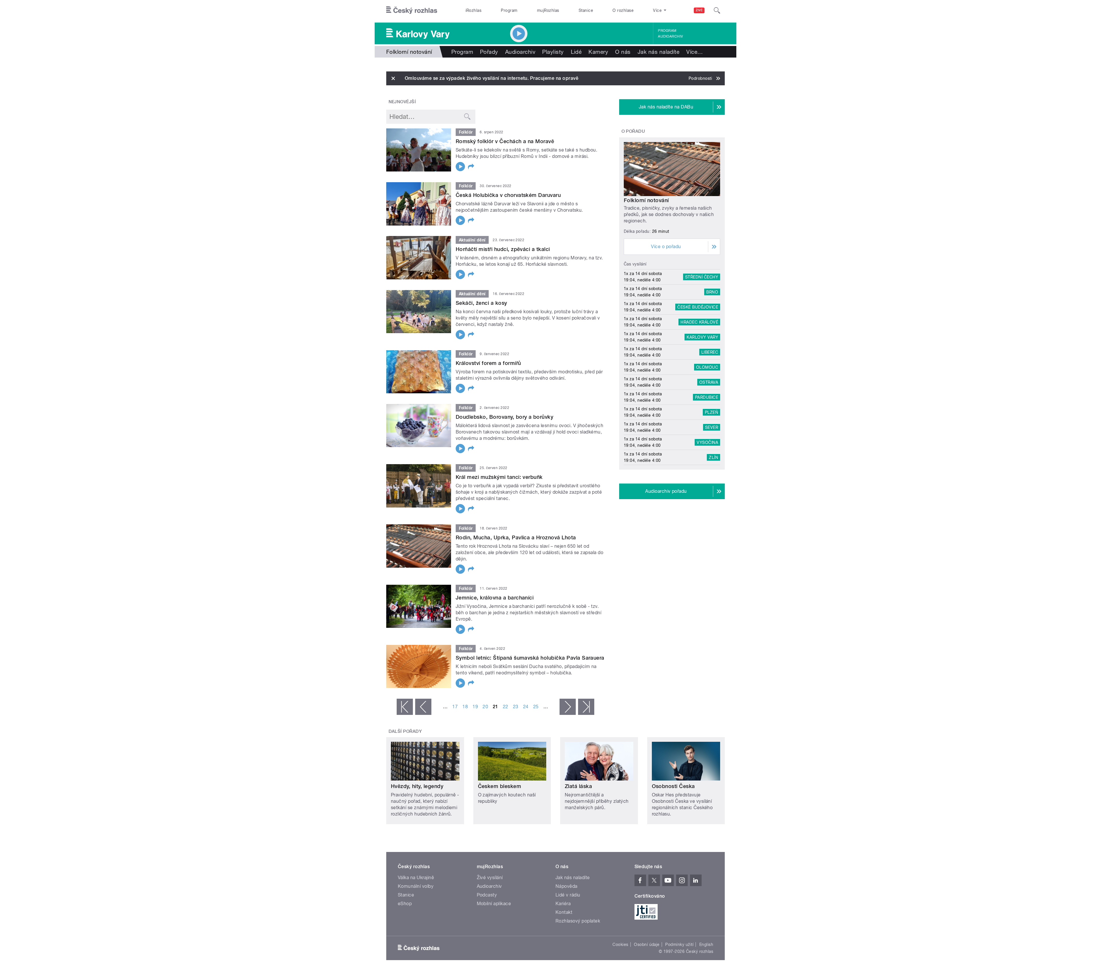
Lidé (576, 52)
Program (509, 10)
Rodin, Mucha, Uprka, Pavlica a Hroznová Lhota (516, 537)
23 (515, 706)
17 (455, 706)
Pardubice (706, 397)
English (706, 944)
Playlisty (553, 52)
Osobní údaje (647, 944)
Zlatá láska (578, 786)
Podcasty (487, 895)
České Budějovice (697, 307)
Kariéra (563, 903)
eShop (405, 903)
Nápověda (566, 886)
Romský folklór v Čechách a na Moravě (505, 141)
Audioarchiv (670, 36)
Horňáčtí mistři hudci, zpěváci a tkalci (503, 249)
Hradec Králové (699, 322)
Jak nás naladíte (659, 52)
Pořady (489, 52)
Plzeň (711, 412)
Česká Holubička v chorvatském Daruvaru (508, 195)
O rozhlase (623, 10)
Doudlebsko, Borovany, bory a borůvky (504, 417)
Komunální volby (415, 886)
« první (405, 707)
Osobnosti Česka (673, 786)
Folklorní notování (646, 200)
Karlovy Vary (702, 337)
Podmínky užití (679, 944)
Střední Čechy (701, 276)
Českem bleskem (499, 786)
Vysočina (707, 442)
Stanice (586, 10)
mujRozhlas (548, 10)
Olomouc (707, 367)
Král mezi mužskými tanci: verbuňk (499, 477)
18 (465, 706)
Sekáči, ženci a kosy (481, 303)
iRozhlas (474, 10)
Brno (712, 291)
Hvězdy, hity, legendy (417, 786)
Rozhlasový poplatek (578, 921)
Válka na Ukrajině (416, 877)
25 (536, 706)
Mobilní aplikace (494, 903)
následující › (568, 707)
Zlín (713, 457)
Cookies (620, 944)
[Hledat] (717, 10)
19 (475, 706)
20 (485, 706)
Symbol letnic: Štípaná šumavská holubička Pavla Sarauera (530, 658)
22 (505, 706)
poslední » (586, 707)
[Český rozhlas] (411, 10)
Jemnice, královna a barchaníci (495, 598)
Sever (711, 427)
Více (694, 52)
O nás (622, 52)
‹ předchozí (423, 707)
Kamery (598, 52)
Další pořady (405, 731)
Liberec (709, 352)
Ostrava (708, 382)
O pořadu (633, 131)
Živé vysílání (490, 877)
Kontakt (564, 912)
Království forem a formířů (488, 363)
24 (526, 706)
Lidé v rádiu (568, 895)
